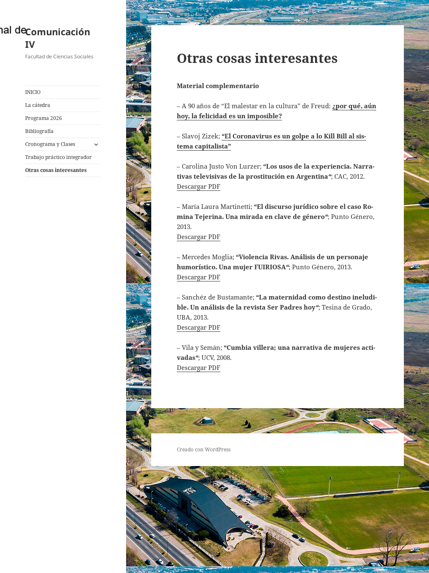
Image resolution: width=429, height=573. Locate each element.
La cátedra (37, 105)
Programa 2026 (43, 118)
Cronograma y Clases (50, 144)
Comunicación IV (57, 37)
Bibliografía (39, 131)
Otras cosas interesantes (56, 170)
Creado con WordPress (203, 449)
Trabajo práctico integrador (58, 157)
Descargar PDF (198, 186)
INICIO (33, 92)
